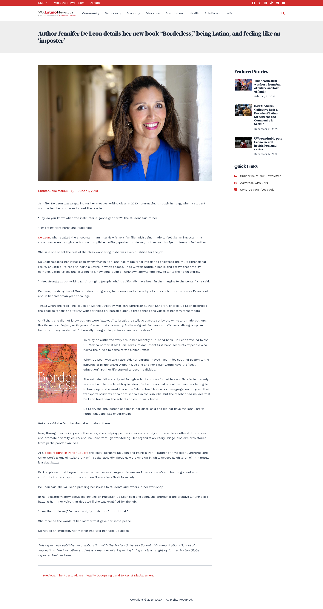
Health (194, 13)
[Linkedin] (277, 2)
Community (90, 13)
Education (152, 13)
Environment (174, 13)
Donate (95, 2)
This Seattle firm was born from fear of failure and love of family (267, 86)
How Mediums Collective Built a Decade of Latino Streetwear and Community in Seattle (266, 115)
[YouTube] (283, 2)
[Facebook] (253, 2)
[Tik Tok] (271, 2)
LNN (41, 2)
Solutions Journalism (220, 13)
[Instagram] (265, 2)
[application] (46, 3)
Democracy (113, 13)
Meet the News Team (69, 2)
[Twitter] (259, 2)
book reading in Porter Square (66, 453)
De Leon (44, 237)
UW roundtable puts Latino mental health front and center (268, 143)
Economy (133, 13)
